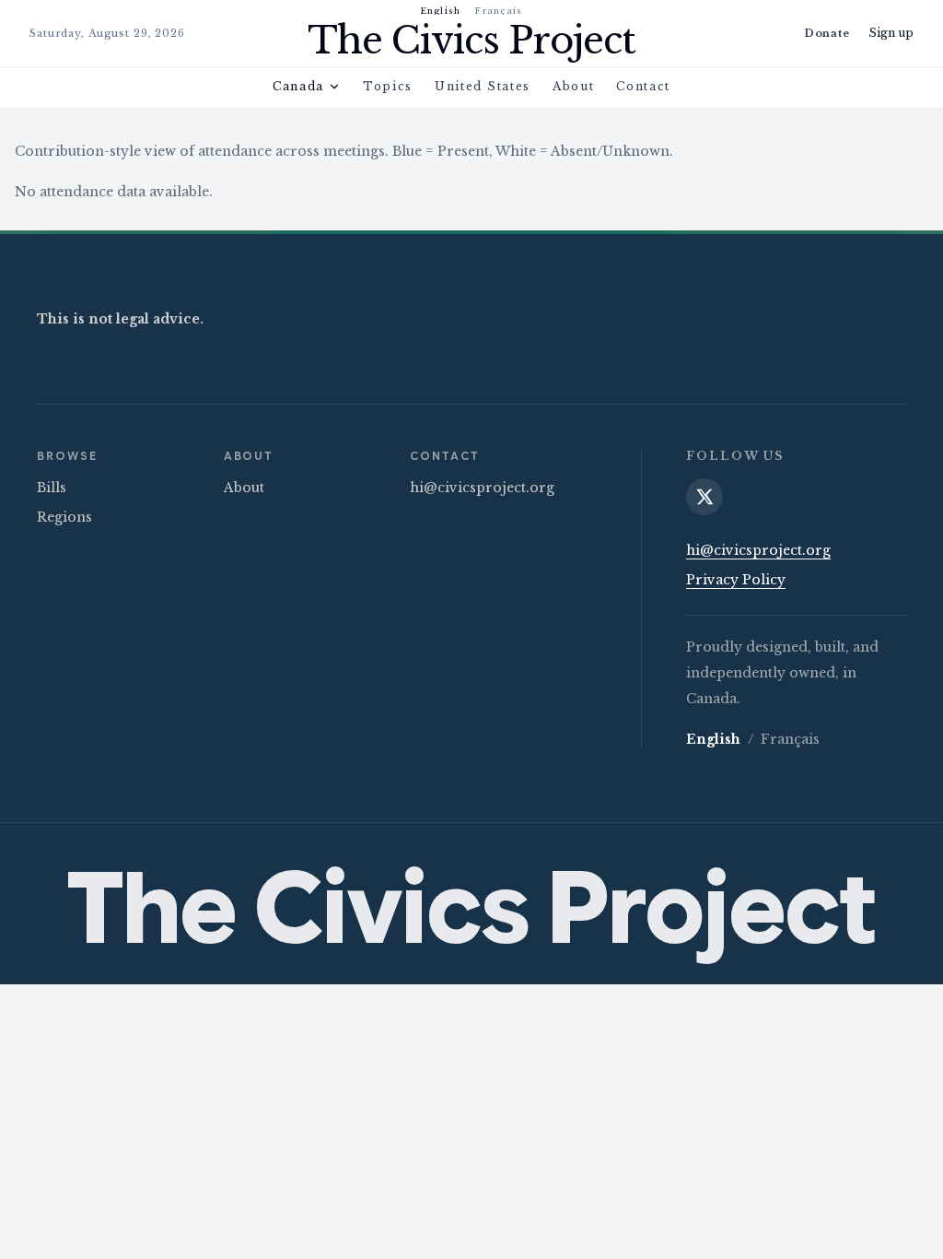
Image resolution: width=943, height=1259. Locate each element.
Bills (51, 487)
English (441, 10)
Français (498, 10)
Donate (827, 33)
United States (482, 86)
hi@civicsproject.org (482, 487)
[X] (704, 496)
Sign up (891, 33)
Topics (388, 86)
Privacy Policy (736, 579)
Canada (298, 86)
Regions (64, 517)
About (573, 86)
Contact (643, 86)
